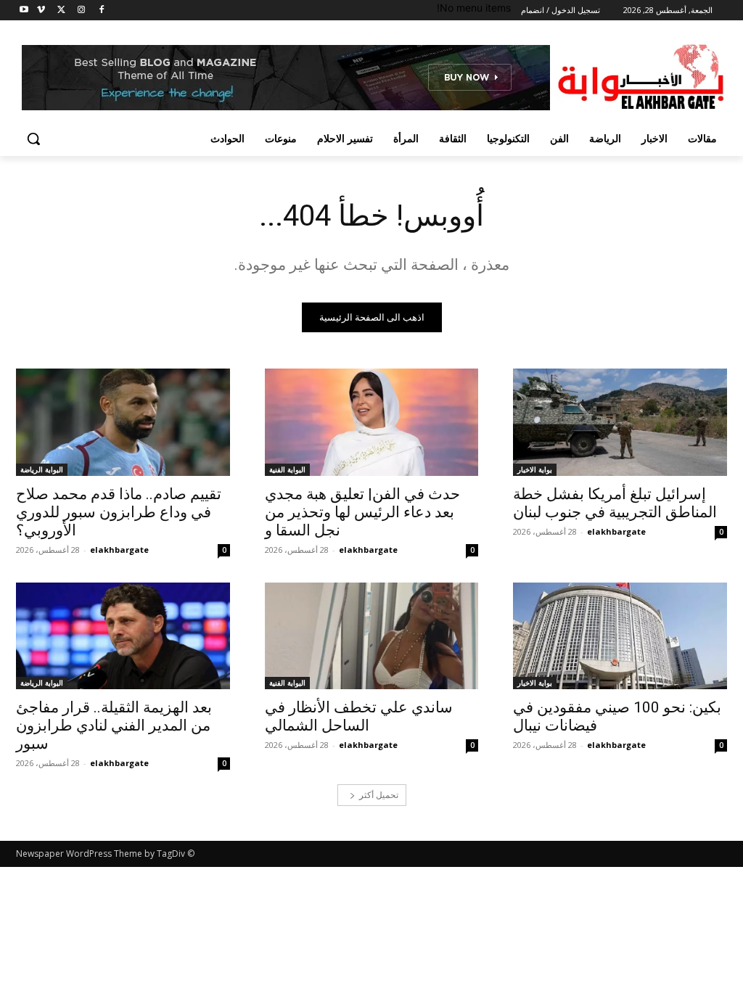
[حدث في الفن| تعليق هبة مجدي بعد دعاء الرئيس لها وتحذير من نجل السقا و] (372, 422)
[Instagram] (81, 10)
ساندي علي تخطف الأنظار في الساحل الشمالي (359, 716)
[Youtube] (24, 10)
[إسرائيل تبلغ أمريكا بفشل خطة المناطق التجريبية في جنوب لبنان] (620, 422)
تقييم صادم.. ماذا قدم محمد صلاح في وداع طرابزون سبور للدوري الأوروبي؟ (118, 512)
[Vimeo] (41, 10)
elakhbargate (616, 531)
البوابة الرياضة (41, 469)
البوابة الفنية (287, 469)
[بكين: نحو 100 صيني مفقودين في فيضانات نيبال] (620, 636)
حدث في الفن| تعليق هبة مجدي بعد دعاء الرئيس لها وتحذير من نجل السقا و (362, 512)
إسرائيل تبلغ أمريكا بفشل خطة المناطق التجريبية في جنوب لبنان (615, 503)
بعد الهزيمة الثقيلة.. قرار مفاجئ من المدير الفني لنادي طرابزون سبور (114, 725)
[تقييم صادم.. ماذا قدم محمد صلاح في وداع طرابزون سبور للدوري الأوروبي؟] (123, 422)
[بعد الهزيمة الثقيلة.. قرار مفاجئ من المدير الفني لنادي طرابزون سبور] (123, 636)
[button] (33, 138)
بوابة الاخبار (534, 469)
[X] (61, 10)
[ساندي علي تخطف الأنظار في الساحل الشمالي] (372, 636)
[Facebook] (101, 10)
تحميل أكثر (378, 795)
